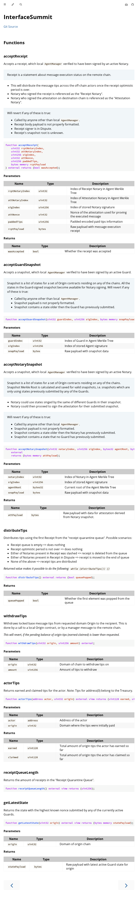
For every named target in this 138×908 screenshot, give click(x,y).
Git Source (11, 27)
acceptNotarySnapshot (23, 364)
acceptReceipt (15, 56)
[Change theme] (13, 4)
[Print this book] (127, 4)
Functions (14, 42)
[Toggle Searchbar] (21, 4)
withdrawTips (15, 616)
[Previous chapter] (12, 885)
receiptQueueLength (21, 772)
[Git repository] (132, 4)
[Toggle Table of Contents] (5, 4)
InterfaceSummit (28, 17)
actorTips (11, 683)
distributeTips (15, 530)
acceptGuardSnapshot (22, 264)
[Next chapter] (126, 885)
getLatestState (16, 802)
